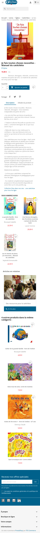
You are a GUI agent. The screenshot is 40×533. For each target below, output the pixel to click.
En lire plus (10, 309)
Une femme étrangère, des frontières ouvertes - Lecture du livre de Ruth (30, 220)
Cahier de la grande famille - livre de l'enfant (20, 349)
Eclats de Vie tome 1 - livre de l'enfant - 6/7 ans (20, 422)
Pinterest (20, 97)
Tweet (15, 97)
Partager (10, 97)
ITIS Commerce (31, 530)
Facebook (3, 500)
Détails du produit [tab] (24, 103)
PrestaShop (19, 530)
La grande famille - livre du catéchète (10, 218)
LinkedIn (19, 500)
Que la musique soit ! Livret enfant (20, 459)
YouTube (8, 500)
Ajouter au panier (19, 87)
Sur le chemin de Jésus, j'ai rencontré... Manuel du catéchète (10, 255)
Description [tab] (10, 103)
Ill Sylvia (4, 68)
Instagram (13, 500)
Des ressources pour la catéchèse (18, 303)
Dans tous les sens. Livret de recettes (20, 387)
